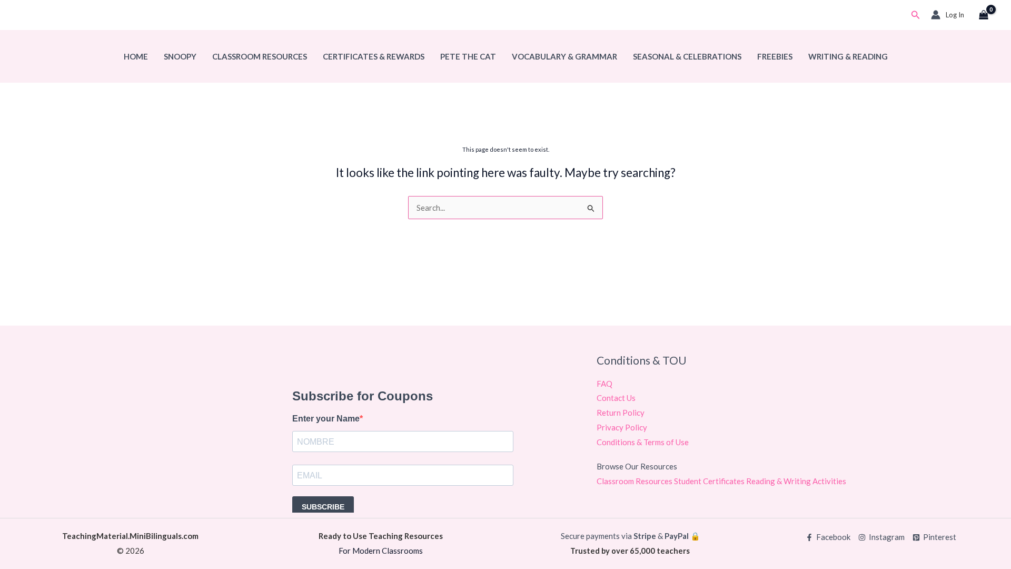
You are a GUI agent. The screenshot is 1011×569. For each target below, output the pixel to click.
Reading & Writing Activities (796, 481)
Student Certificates (710, 481)
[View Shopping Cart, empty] (984, 15)
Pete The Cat (468, 56)
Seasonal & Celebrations (687, 56)
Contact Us (616, 398)
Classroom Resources (259, 56)
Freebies (774, 56)
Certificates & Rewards (373, 56)
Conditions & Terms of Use (643, 442)
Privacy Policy (622, 427)
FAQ (604, 383)
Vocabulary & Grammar (564, 56)
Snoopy (180, 56)
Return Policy (621, 412)
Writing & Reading (848, 56)
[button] (915, 15)
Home (136, 56)
